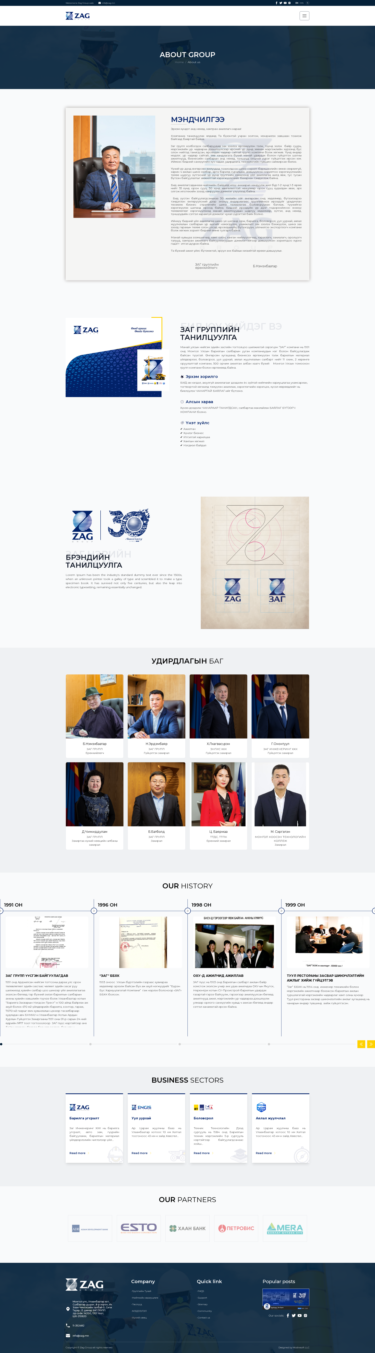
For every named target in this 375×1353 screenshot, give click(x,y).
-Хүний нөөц (139, 1317)
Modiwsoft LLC (301, 1347)
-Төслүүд (136, 1304)
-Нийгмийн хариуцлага (144, 1297)
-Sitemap (202, 1304)
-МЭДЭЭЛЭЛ (139, 1310)
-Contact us (203, 1317)
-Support (202, 1297)
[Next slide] (371, 1044)
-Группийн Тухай (141, 1291)
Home (179, 62)
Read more (77, 1153)
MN (302, 3)
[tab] (1, 1044)
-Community (204, 1310)
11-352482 (78, 1325)
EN (297, 3)
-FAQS (200, 1291)
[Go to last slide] (361, 1044)
